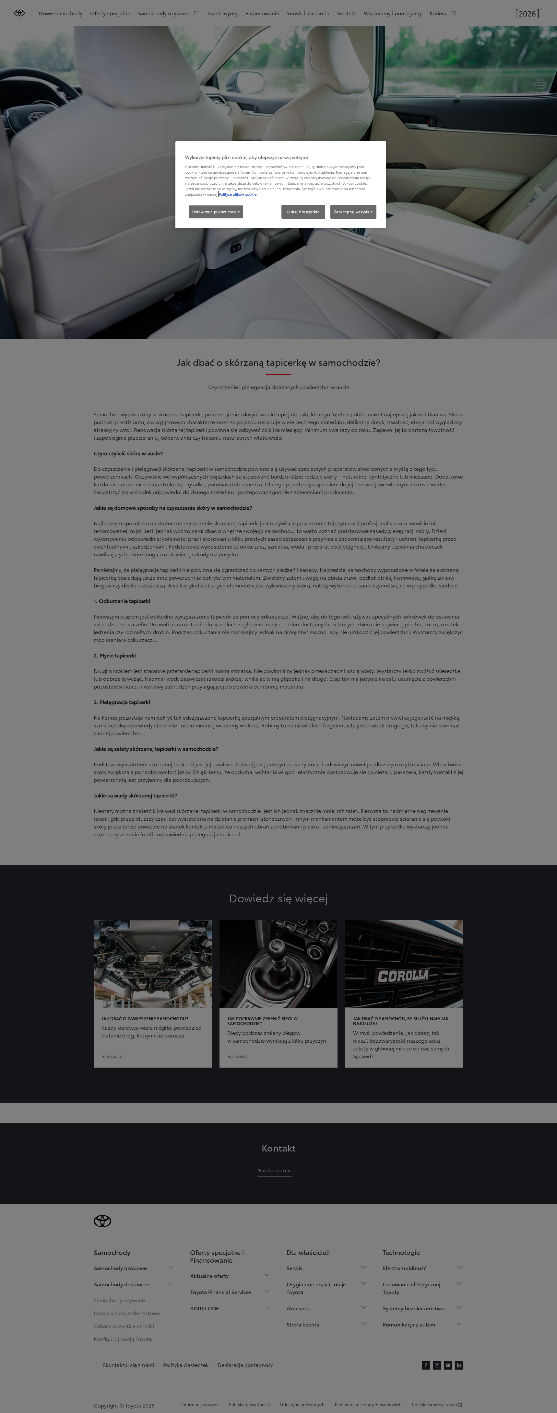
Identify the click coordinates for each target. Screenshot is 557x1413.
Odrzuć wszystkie (303, 211)
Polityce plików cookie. (238, 194)
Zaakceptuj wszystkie (353, 211)
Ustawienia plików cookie (216, 211)
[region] (280, 184)
